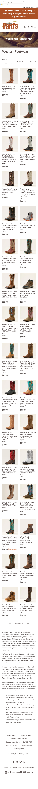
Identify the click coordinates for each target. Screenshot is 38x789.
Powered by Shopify (28, 767)
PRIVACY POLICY (12, 745)
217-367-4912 (33, 7)
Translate (7, 5)
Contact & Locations (13, 742)
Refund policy (19, 749)
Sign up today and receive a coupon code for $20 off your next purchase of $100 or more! (19, 13)
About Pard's (11, 735)
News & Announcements (19, 739)
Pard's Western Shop (15, 767)
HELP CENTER (27, 742)
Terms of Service (26, 745)
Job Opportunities (24, 735)
